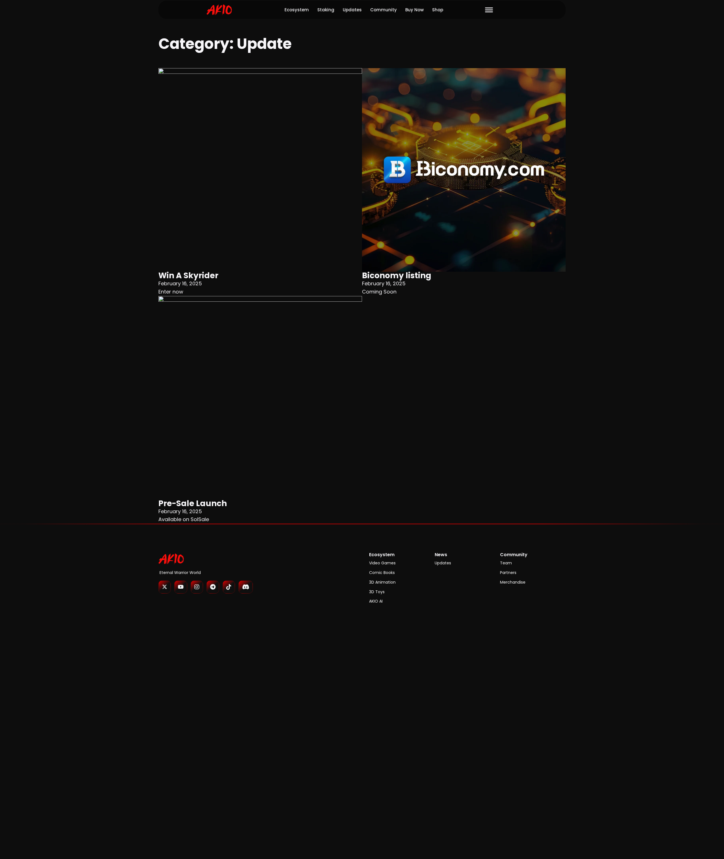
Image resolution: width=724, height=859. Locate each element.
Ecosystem (297, 10)
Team (506, 563)
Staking (325, 10)
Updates (352, 10)
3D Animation (382, 582)
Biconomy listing (396, 275)
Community (383, 10)
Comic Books (382, 572)
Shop (437, 10)
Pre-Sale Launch (192, 503)
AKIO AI (376, 601)
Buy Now (414, 10)
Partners (508, 572)
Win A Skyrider (188, 275)
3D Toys (377, 592)
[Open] (489, 9)
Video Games (382, 563)
